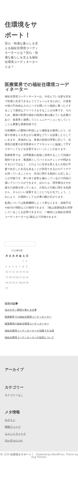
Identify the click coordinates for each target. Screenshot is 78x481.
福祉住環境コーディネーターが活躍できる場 (29, 330)
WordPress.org (14, 440)
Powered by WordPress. (51, 454)
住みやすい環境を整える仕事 (21, 309)
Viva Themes (38, 457)
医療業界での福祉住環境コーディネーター (28, 316)
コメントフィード (15, 433)
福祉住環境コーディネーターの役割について (29, 337)
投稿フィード (13, 426)
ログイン (10, 420)
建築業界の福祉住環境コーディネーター (27, 323)
